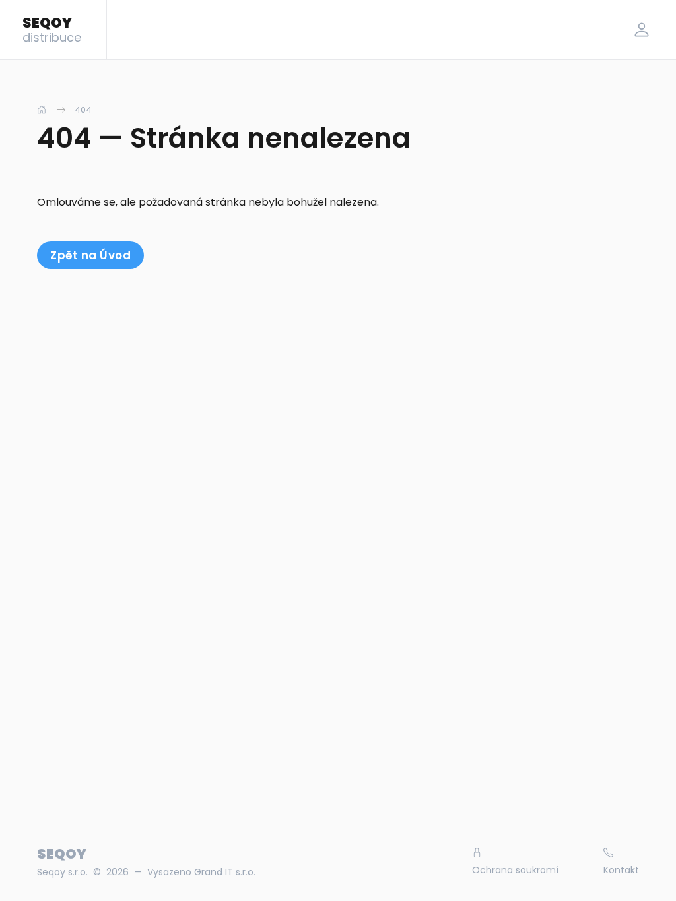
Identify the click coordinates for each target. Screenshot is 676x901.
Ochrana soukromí (515, 870)
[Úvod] (41, 110)
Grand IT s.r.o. (224, 872)
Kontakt (621, 870)
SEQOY (51, 29)
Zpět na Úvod (90, 255)
